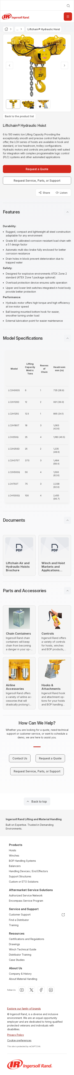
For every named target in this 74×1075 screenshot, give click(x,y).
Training (13, 925)
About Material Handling (23, 978)
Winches (14, 855)
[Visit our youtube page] (21, 990)
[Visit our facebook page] (41, 990)
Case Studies (17, 959)
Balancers (15, 865)
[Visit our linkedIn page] (50, 990)
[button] (37, 212)
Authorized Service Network (26, 895)
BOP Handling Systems (22, 860)
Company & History (20, 973)
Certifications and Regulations (26, 938)
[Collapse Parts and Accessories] (67, 590)
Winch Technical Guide (22, 949)
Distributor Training (20, 954)
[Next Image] (64, 65)
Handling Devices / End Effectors (28, 871)
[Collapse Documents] (67, 520)
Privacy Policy (15, 1034)
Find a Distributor (19, 919)
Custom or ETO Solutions (23, 881)
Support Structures (20, 876)
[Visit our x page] (31, 990)
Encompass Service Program (26, 900)
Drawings (14, 944)
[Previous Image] (9, 65)
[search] (68, 6)
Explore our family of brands (24, 1008)
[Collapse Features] (67, 212)
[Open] (68, 16)
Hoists (12, 850)
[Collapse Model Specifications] (67, 338)
